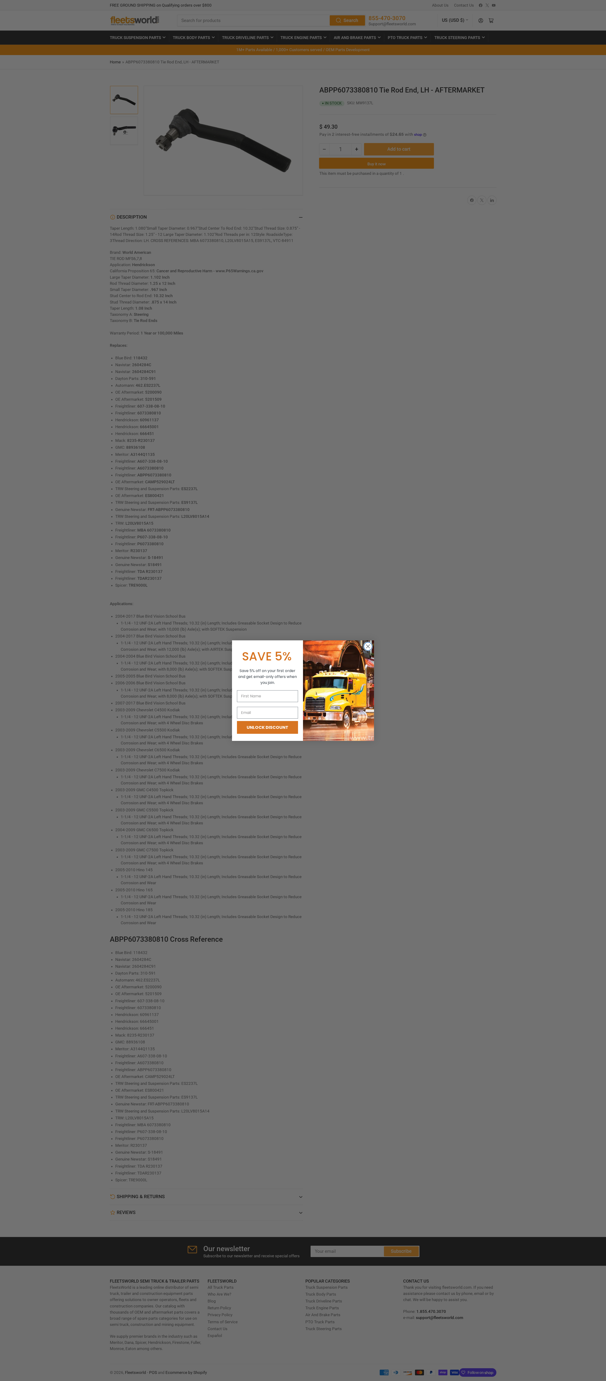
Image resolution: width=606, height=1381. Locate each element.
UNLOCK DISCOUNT (267, 727)
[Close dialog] (368, 646)
